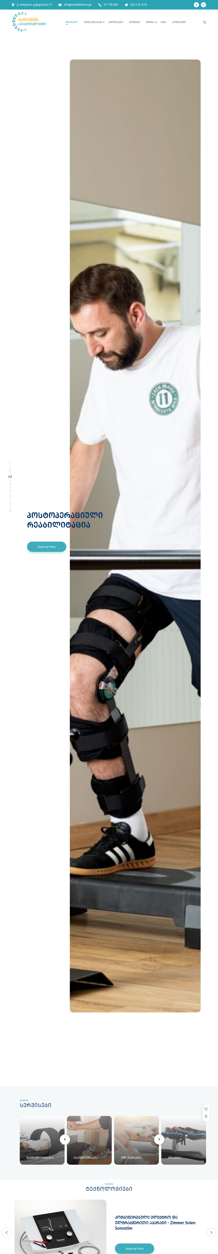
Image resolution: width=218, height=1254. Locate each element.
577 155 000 (111, 4)
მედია (150, 22)
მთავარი (72, 22)
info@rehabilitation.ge (78, 4)
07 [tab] (10, 504)
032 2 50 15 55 (138, 4)
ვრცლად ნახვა (46, 551)
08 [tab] (10, 511)
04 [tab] (10, 484)
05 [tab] (10, 490)
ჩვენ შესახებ (93, 22)
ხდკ (163, 22)
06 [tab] (10, 497)
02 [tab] (10, 470)
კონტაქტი (179, 22)
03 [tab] (10, 476)
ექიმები (134, 22)
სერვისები (115, 22)
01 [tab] (10, 463)
